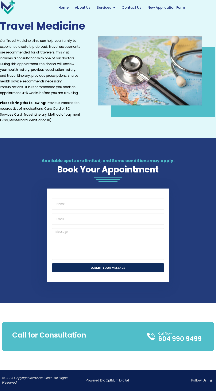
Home (63, 7)
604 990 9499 (180, 338)
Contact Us (131, 7)
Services (104, 7)
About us (82, 7)
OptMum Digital (117, 380)
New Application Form (166, 7)
